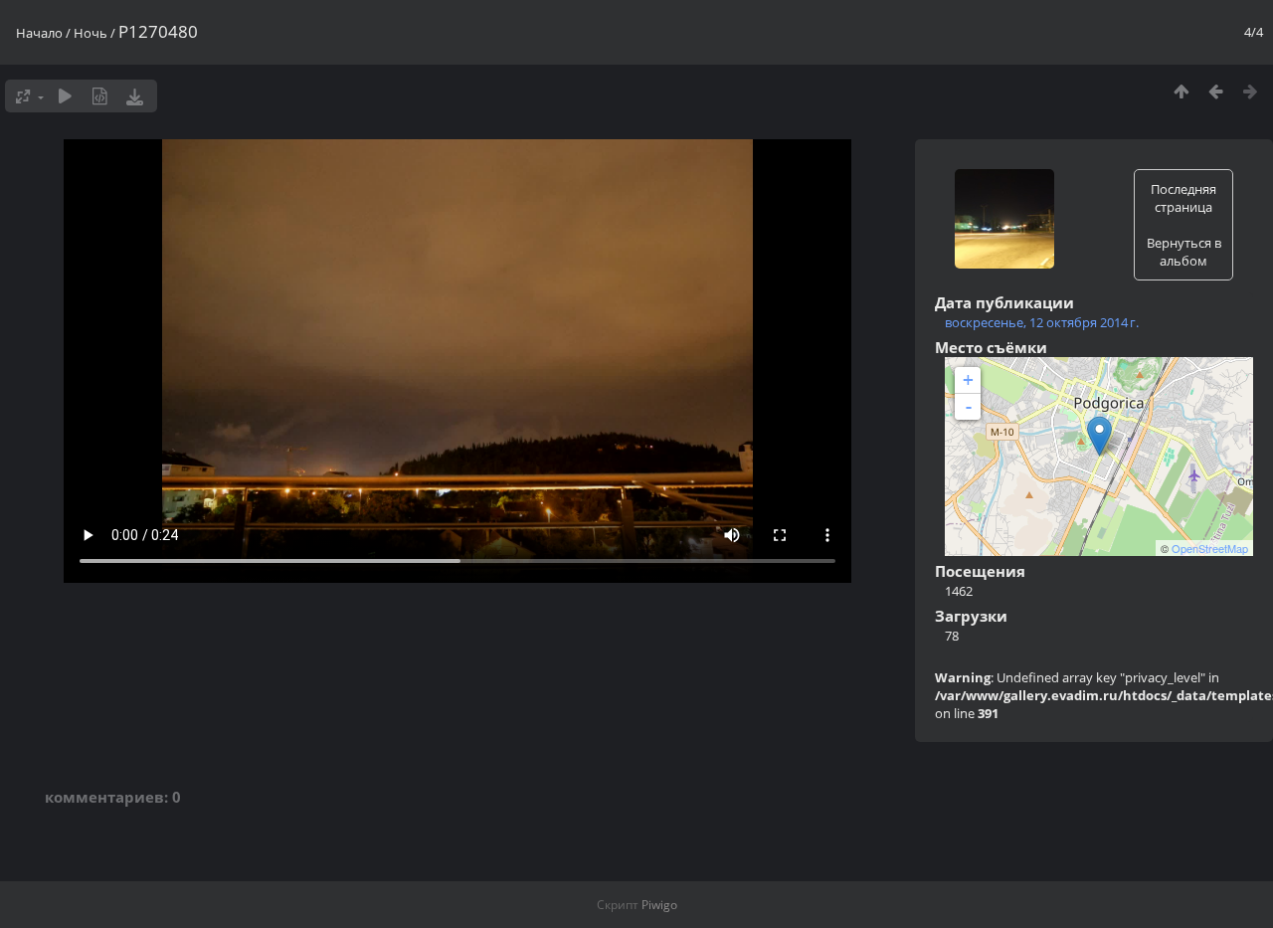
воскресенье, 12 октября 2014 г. (1042, 322)
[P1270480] (1099, 436)
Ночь (90, 33)
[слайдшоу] (65, 96)
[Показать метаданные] (100, 96)
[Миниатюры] (1181, 91)
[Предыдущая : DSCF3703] (1215, 91)
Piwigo (659, 904)
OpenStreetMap (1210, 548)
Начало (39, 33)
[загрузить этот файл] (134, 96)
